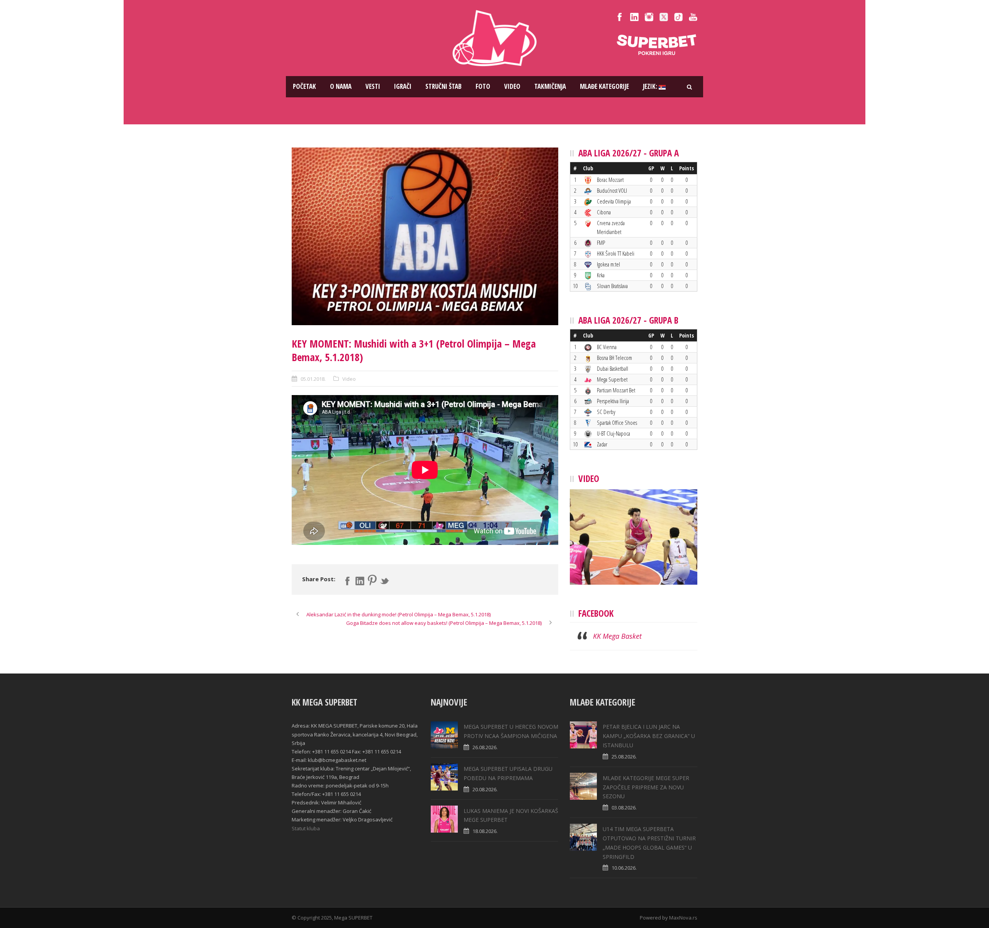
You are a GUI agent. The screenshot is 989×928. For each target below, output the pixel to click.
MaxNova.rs (683, 917)
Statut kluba (306, 828)
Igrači (402, 86)
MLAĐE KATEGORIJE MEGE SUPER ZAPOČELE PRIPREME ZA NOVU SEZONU (646, 787)
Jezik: (651, 86)
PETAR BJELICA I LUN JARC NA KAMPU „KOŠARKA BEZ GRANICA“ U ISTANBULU (649, 736)
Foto (483, 86)
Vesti (372, 86)
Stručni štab (443, 86)
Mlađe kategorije (604, 86)
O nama (341, 86)
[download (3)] (425, 236)
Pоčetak (304, 86)
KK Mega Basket (617, 636)
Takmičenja (550, 86)
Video (512, 86)
